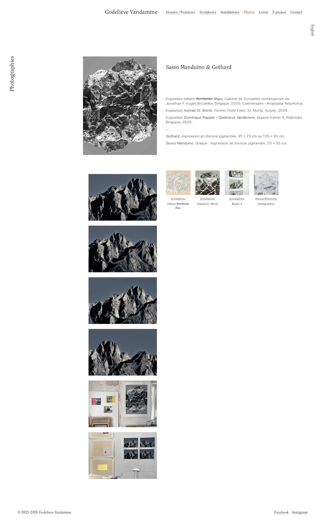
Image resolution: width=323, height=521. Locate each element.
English (312, 30)
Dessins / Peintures (180, 12)
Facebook (281, 512)
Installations (230, 12)
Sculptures (208, 12)
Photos (249, 12)
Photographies (11, 73)
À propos (279, 12)
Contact (296, 12)
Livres (263, 12)
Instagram (300, 512)
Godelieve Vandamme (131, 11)
